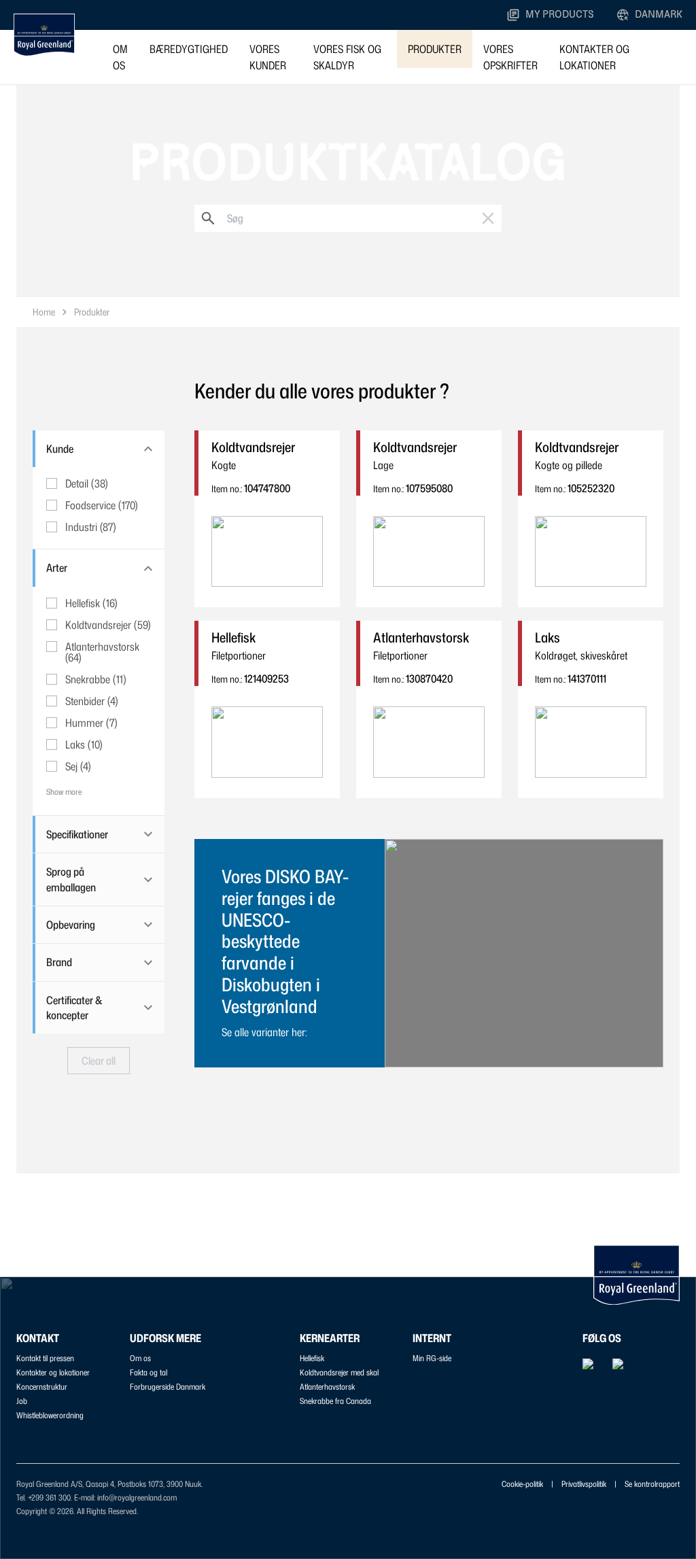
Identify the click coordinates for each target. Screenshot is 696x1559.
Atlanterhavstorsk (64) (102, 652)
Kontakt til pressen (45, 1358)
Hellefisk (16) (91, 603)
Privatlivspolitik (583, 1484)
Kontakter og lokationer (594, 57)
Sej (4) (78, 766)
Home (44, 311)
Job (21, 1401)
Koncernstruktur (41, 1386)
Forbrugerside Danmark (167, 1386)
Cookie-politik (522, 1484)
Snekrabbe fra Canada (335, 1401)
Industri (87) (90, 526)
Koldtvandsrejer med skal (339, 1372)
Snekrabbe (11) (95, 679)
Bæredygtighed (189, 48)
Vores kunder (267, 57)
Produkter (435, 48)
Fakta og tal (148, 1372)
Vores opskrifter (510, 57)
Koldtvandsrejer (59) (108, 624)
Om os (120, 57)
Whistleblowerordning (50, 1415)
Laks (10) (84, 744)
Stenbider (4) (91, 701)
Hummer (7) (91, 722)
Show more (64, 792)
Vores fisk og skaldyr (347, 57)
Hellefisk (312, 1358)
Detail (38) (86, 483)
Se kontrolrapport (652, 1484)
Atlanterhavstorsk (327, 1386)
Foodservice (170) (101, 505)
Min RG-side (432, 1358)
